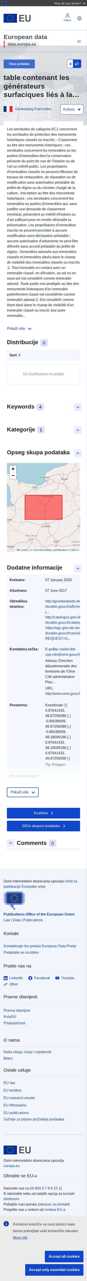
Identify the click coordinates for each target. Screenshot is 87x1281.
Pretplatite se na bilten (21, 952)
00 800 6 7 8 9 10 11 (46, 1188)
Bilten (8, 1058)
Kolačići (10, 1017)
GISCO (74, 550)
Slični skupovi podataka (41, 826)
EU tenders (12, 1090)
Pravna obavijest (17, 1010)
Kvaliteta (41, 813)
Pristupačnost (14, 1023)
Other (13, 984)
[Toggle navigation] (78, 42)
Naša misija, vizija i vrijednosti (27, 1052)
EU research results (19, 1098)
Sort (13, 355)
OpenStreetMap (42, 550)
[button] (70, 3)
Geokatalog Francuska (33, 109)
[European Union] (42, 1150)
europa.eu (12, 1166)
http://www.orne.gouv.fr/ (63, 693)
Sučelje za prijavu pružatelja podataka (34, 1119)
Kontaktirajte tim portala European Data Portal (40, 946)
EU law (9, 1083)
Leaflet (23, 550)
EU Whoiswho (15, 1105)
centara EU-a (54, 1209)
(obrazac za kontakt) (54, 1204)
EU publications (16, 1113)
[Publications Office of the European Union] (42, 899)
